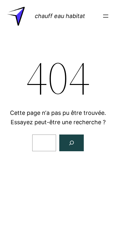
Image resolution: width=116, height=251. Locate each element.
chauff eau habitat (60, 16)
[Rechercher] (71, 143)
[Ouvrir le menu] (106, 16)
